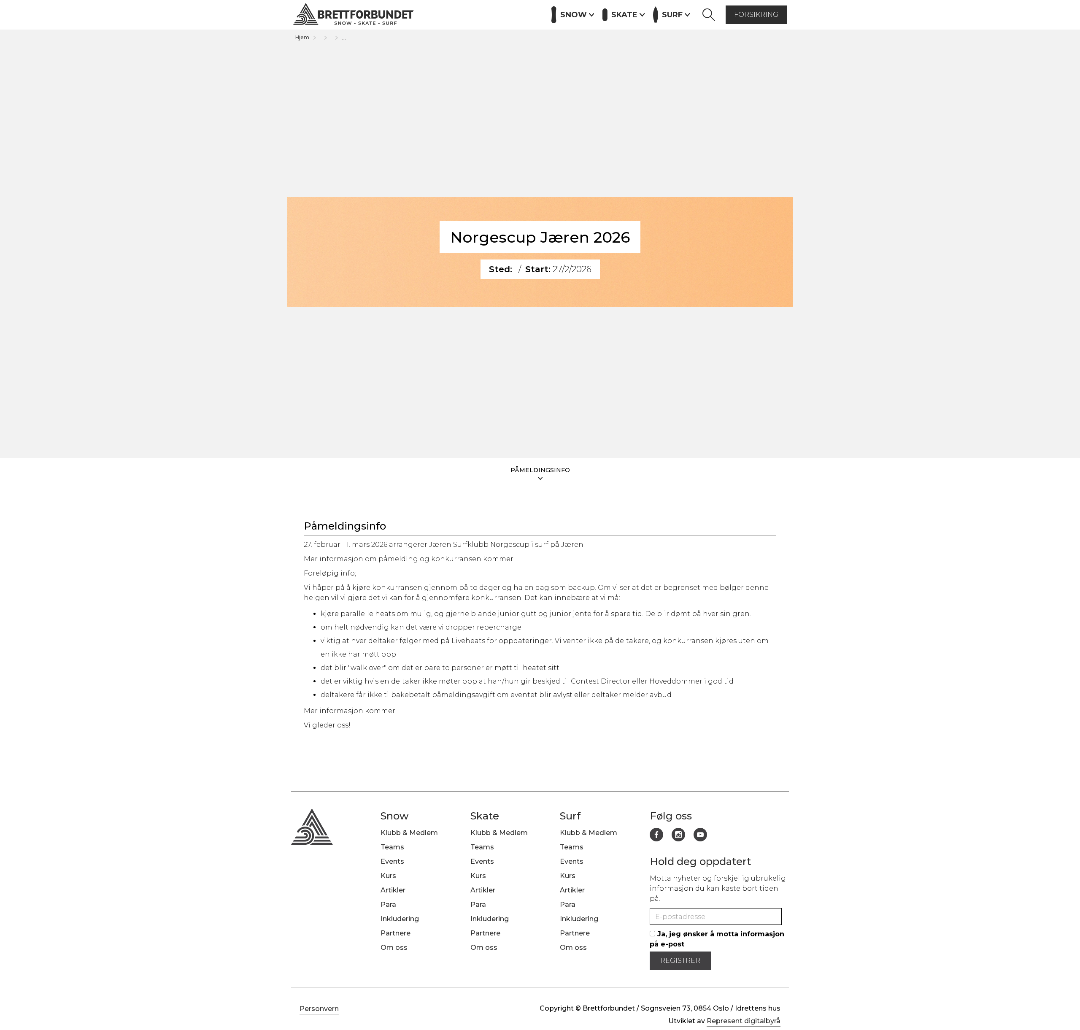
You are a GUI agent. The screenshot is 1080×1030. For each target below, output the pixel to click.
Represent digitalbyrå (743, 1021)
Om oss (394, 947)
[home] (353, 15)
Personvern (319, 1009)
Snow (395, 816)
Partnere (522, 14)
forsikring (756, 15)
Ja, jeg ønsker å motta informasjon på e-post (717, 939)
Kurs (452, 14)
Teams (392, 847)
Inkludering (400, 919)
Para (388, 904)
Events (422, 14)
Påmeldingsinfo (540, 470)
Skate (484, 816)
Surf (570, 816)
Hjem (302, 37)
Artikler (483, 14)
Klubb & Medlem (409, 833)
